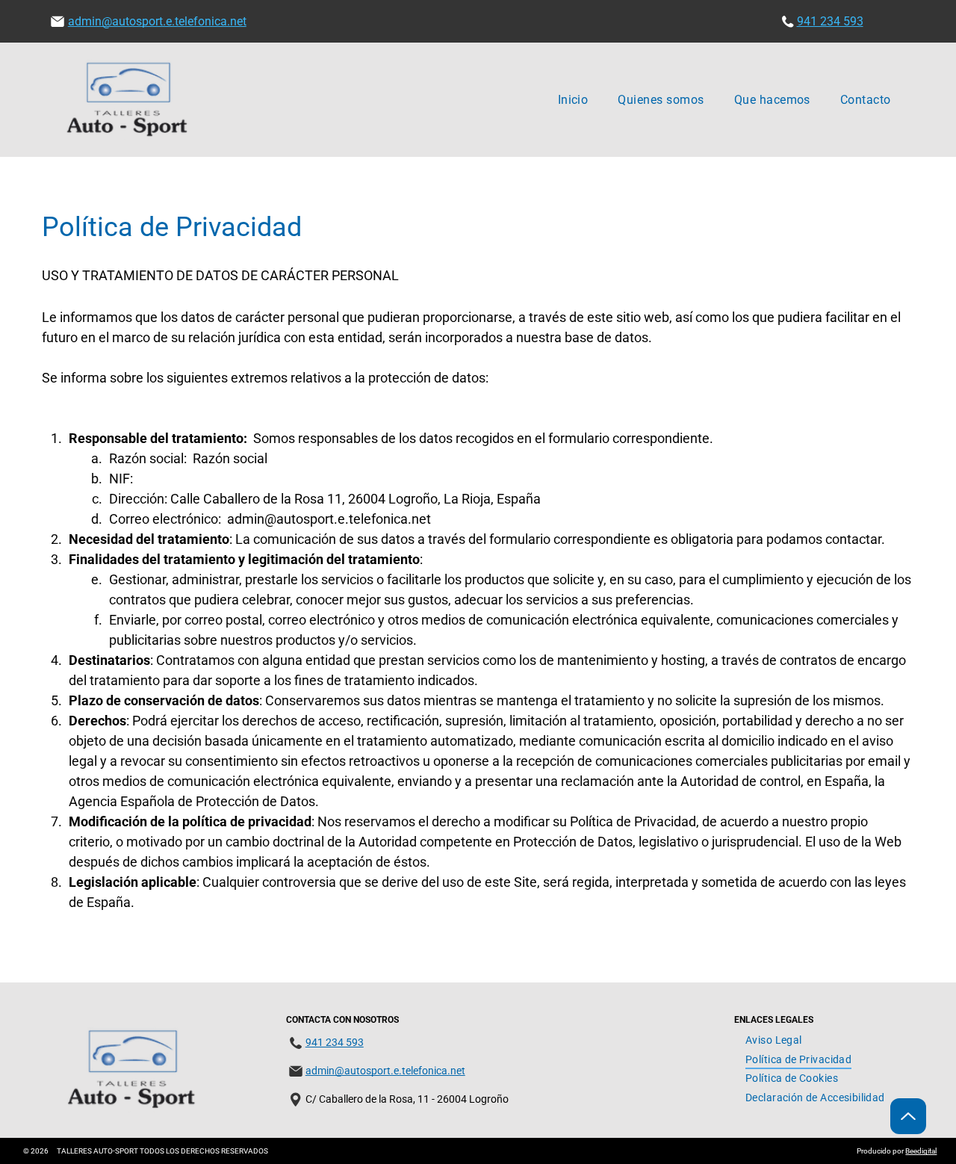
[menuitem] (573, 100)
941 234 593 (830, 21)
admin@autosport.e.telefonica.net (157, 21)
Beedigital (921, 1151)
